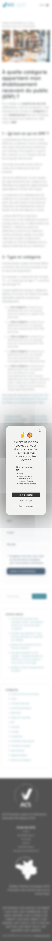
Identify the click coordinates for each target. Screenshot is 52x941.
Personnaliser (26, 506)
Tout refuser (26, 500)
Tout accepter (26, 494)
